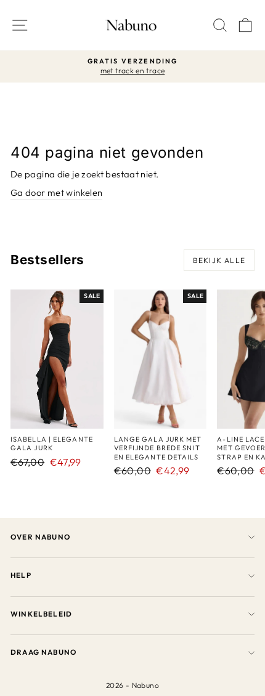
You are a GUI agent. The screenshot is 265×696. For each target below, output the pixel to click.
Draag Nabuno (43, 652)
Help (20, 575)
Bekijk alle (219, 260)
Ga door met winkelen (56, 192)
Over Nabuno (40, 536)
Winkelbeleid (41, 613)
